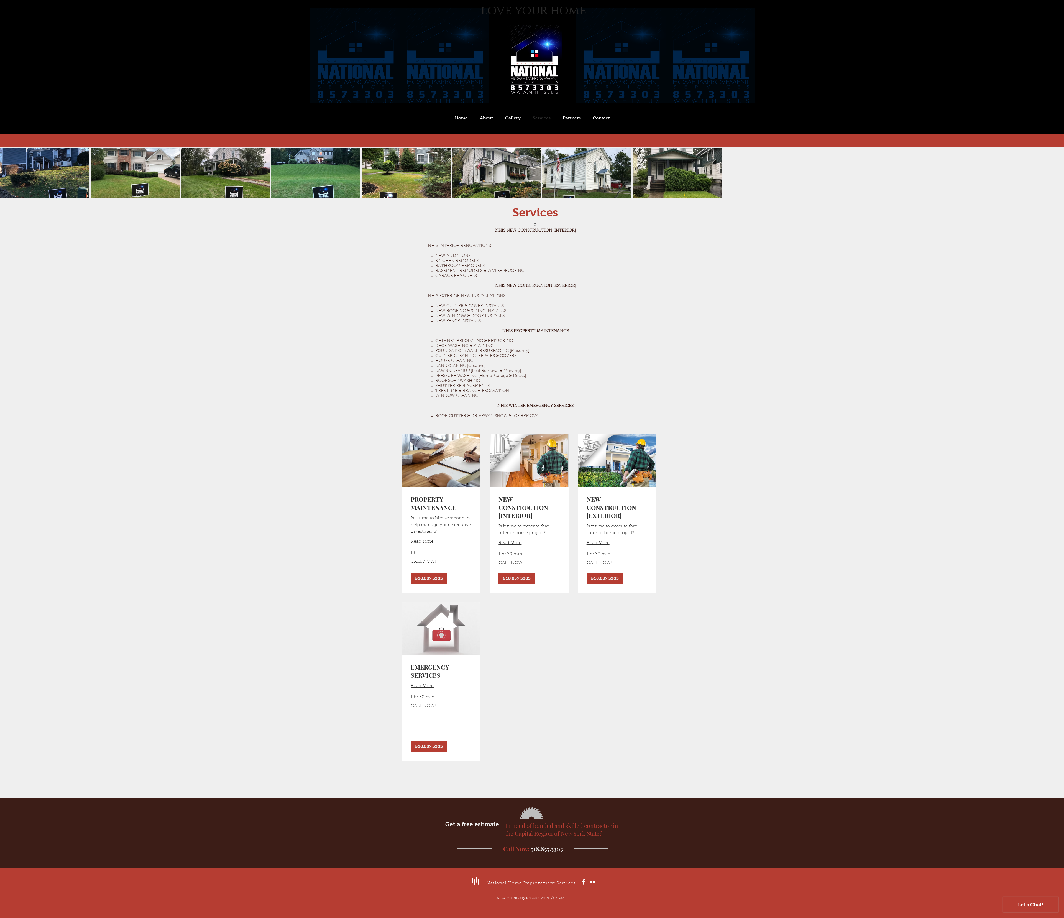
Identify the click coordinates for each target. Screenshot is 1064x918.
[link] (441, 503)
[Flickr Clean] (592, 882)
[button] (429, 578)
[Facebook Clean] (583, 882)
